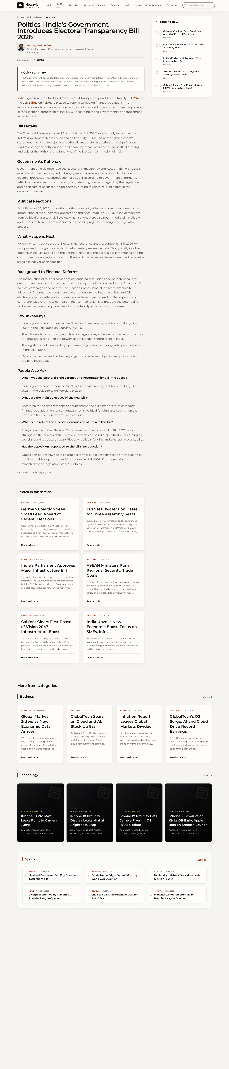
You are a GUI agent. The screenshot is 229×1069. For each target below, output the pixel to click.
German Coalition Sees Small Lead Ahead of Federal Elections (183, 33)
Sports (138, 5)
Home (20, 17)
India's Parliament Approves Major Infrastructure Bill (182, 59)
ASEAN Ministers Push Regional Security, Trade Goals (181, 73)
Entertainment (154, 5)
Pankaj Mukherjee (39, 45)
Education (172, 5)
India (49, 5)
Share (40, 60)
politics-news (34, 17)
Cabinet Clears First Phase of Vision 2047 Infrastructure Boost (183, 86)
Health (127, 5)
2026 (136, 98)
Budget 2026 (60, 5)
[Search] (185, 5)
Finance (102, 5)
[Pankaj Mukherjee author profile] (21, 47)
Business (89, 5)
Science (115, 5)
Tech (77, 5)
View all (207, 697)
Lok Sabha (30, 102)
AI (70, 5)
